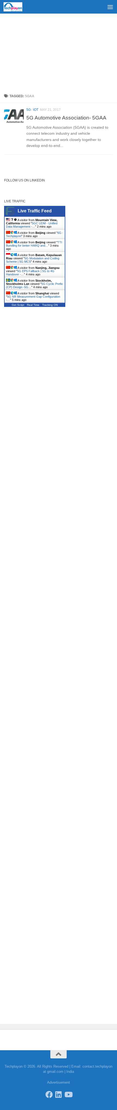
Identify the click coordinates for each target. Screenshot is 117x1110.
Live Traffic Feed (35, 211)
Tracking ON (50, 304)
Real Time (33, 304)
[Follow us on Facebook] (49, 1094)
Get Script (18, 304)
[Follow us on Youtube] (68, 1094)
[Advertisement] (58, 52)
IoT (35, 110)
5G (28, 110)
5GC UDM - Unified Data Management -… (31, 225)
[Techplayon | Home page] (16, 6)
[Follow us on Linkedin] (58, 1094)
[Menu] (110, 7)
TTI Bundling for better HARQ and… (34, 244)
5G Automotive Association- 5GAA (66, 118)
